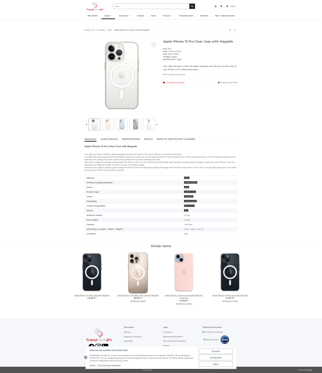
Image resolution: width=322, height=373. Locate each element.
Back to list (90, 30)
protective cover (190, 192)
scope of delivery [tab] (109, 139)
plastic (187, 178)
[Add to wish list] (153, 44)
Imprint (92, 365)
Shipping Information (133, 336)
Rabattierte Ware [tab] (131, 139)
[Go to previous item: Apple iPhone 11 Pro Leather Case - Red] (229, 30)
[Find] (192, 6)
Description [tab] (90, 139)
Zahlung (127, 332)
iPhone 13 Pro (189, 206)
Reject (215, 364)
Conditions (167, 332)
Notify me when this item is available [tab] (176, 139)
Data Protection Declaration (109, 365)
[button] (215, 6)
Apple (174, 56)
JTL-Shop (309, 370)
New (186, 210)
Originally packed (190, 201)
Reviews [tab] (148, 139)
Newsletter (128, 341)
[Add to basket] (86, 38)
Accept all (216, 351)
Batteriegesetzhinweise (173, 336)
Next (157, 125)
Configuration (216, 358)
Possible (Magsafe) (191, 182)
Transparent (189, 196)
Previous (86, 125)
